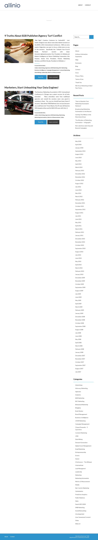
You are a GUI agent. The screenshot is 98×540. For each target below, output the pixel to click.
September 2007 (80, 365)
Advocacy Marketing (81, 388)
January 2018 (79, 148)
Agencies (47, 68)
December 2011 (80, 203)
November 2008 (80, 320)
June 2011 (78, 219)
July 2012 (78, 187)
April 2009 (78, 303)
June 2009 (78, 297)
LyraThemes (86, 537)
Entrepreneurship (80, 452)
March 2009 (78, 307)
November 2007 (80, 359)
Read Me (40, 77)
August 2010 (79, 251)
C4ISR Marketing (80, 421)
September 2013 (80, 151)
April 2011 (78, 226)
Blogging (78, 408)
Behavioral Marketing (81, 404)
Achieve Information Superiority (81, 55)
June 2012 (78, 190)
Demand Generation (81, 442)
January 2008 (79, 352)
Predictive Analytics (81, 494)
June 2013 (78, 157)
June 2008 (78, 336)
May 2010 (78, 261)
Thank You (78, 82)
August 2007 (79, 368)
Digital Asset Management (83, 446)
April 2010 (78, 264)
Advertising (41, 68)
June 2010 (78, 258)
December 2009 (80, 277)
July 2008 (78, 333)
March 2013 (78, 167)
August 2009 (79, 290)
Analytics (78, 395)
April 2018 (78, 144)
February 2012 (79, 200)
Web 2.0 (77, 524)
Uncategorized (79, 514)
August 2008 (79, 329)
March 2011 (78, 229)
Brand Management (81, 414)
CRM (76, 436)
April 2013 (78, 164)
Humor (77, 459)
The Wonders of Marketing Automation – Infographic (83, 121)
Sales (76, 501)
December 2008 (80, 316)
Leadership (44, 72)
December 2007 (80, 355)
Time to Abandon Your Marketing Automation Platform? (82, 103)
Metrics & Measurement (54, 72)
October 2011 (79, 206)
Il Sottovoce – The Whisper (83, 462)
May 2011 (78, 222)
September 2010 (80, 248)
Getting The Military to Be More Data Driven (83, 116)
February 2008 (79, 349)
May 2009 (78, 300)
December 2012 (80, 174)
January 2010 (79, 274)
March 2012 (78, 196)
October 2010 (79, 245)
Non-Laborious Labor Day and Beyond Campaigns (84, 127)
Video (62, 117)
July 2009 (78, 294)
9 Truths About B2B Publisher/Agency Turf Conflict (33, 35)
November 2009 (80, 281)
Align (76, 60)
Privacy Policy (79, 76)
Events (77, 455)
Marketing (62, 115)
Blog (76, 66)
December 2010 (80, 238)
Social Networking (80, 511)
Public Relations (80, 498)
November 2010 (80, 242)
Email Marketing (80, 449)
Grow (77, 73)
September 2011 (80, 209)
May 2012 (78, 193)
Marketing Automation (41, 117)
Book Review (79, 411)
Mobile (77, 485)
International (79, 465)
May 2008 (78, 339)
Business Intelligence (40, 70)
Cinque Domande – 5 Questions (81, 428)
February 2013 (79, 170)
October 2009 (79, 284)
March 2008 (78, 346)
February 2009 (79, 310)
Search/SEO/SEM (80, 504)
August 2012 (79, 183)
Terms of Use (79, 79)
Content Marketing (64, 70)
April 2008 (78, 342)
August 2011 (79, 213)
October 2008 (79, 323)
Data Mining (38, 72)
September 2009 (80, 287)
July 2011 (78, 216)
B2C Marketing (63, 68)
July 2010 (78, 255)
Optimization (79, 491)
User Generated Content (83, 517)
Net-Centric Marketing (82, 488)
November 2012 (80, 177)
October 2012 (79, 180)
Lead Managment (80, 468)
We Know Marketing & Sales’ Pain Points (84, 87)
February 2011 (79, 232)
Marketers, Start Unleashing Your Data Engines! (31, 87)
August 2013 (79, 154)
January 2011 (79, 235)
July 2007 (78, 372)
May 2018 (78, 141)
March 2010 (78, 268)
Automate (78, 63)
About (80, 5)
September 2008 (80, 326)
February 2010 (79, 271)
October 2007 (79, 362)
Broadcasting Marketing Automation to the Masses (83, 110)
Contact (88, 5)
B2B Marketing (55, 68)
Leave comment (53, 77)
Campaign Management (52, 70)
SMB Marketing (80, 507)
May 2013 (78, 161)
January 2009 (79, 313)
